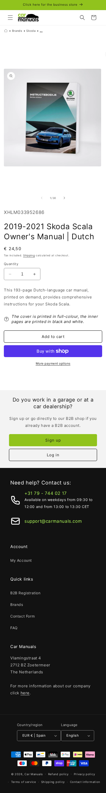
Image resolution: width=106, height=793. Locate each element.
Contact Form (22, 616)
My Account (21, 560)
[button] (10, 17)
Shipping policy (53, 782)
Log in (53, 454)
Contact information (85, 782)
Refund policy (58, 774)
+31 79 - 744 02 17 (45, 493)
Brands (17, 31)
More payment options (53, 363)
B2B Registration (25, 593)
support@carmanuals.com (53, 521)
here (25, 692)
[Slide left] (41, 198)
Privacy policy (84, 774)
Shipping (29, 255)
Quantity (11, 264)
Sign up (53, 440)
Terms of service (23, 782)
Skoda (31, 31)
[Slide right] (64, 198)
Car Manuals (33, 774)
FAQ (14, 628)
